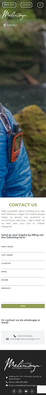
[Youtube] (26, 391)
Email (4, 271)
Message (5, 288)
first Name (7, 246)
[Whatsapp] (32, 391)
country (6, 263)
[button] (26, 5)
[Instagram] (20, 391)
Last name (7, 255)
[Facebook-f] (14, 391)
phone (4, 280)
